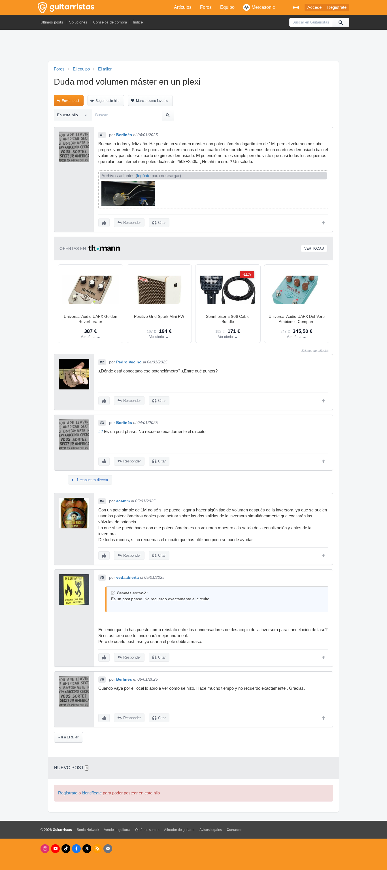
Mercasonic (263, 7)
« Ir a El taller (68, 737)
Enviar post (70, 101)
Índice (138, 22)
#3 (102, 423)
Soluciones (78, 22)
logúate (143, 175)
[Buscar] (340, 22)
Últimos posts (52, 22)
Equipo (227, 7)
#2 (102, 362)
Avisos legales (210, 830)
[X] (86, 848)
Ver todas (314, 248)
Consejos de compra (110, 22)
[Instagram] (45, 848)
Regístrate (336, 7)
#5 (102, 578)
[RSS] (97, 848)
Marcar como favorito (152, 101)
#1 (102, 135)
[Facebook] (76, 848)
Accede (314, 7)
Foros (206, 7)
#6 (102, 680)
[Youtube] (55, 848)
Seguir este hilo (107, 101)
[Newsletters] (107, 848)
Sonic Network (88, 830)
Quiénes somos (147, 830)
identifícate (92, 793)
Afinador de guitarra (179, 830)
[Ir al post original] (113, 593)
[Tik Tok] (65, 848)
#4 (102, 501)
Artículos (183, 7)
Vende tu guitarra (117, 830)
